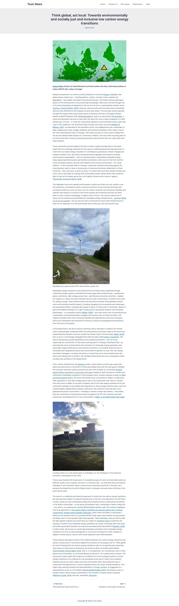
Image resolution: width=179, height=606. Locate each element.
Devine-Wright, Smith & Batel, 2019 (67, 551)
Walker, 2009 (87, 312)
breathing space (103, 521)
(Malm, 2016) (119, 334)
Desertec (81, 364)
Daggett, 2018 (118, 526)
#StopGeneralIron (85, 116)
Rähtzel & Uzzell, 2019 (62, 575)
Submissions (137, 4)
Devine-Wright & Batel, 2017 (94, 570)
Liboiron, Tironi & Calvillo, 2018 (65, 108)
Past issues (125, 4)
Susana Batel (58, 86)
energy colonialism (111, 337)
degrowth (93, 575)
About (102, 4)
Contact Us (112, 4)
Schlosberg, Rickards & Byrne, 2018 (67, 179)
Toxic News (34, 4)
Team (148, 4)
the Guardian (117, 116)
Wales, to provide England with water (109, 397)
